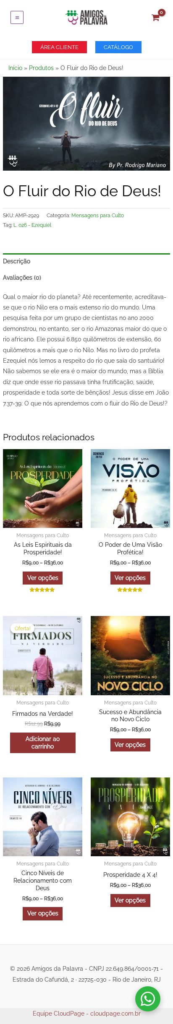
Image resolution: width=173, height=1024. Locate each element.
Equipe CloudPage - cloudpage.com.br (87, 1013)
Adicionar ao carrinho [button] (43, 743)
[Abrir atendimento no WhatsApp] (147, 998)
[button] (59, 47)
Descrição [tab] (16, 261)
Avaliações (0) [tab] (22, 277)
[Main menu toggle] (17, 17)
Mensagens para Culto (97, 215)
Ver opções (42, 577)
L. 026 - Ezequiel (32, 225)
